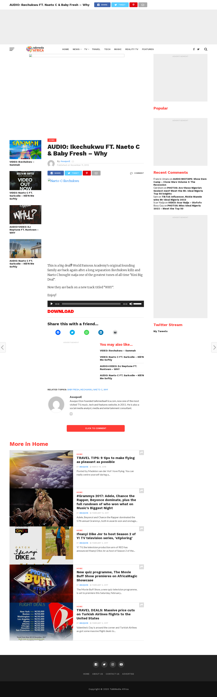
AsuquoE (65, 161)
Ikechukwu (86, 389)
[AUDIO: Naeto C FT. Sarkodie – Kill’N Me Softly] (25, 257)
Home (65, 49)
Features (148, 49)
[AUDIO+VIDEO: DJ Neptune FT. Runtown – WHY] (25, 223)
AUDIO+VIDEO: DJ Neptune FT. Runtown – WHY (24, 229)
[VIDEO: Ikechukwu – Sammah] (25, 158)
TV (85, 49)
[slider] (137, 303)
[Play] (51, 303)
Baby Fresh (73, 389)
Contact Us (112, 674)
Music (118, 49)
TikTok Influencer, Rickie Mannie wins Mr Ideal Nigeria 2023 (177, 198)
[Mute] (130, 303)
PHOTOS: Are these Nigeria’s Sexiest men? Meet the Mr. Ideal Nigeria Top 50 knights (178, 190)
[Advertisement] (108, 22)
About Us (97, 674)
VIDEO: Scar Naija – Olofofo (185, 202)
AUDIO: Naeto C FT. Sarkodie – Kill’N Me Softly (22, 263)
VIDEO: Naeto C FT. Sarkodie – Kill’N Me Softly (22, 195)
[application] (95, 304)
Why (106, 389)
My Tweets (160, 331)
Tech (107, 49)
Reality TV (131, 49)
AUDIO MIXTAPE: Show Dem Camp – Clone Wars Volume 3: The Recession (180, 182)
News (76, 49)
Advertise (128, 674)
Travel (96, 49)
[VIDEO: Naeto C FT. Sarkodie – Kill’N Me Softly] (25, 189)
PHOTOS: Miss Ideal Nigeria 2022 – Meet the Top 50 (177, 207)
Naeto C (97, 389)
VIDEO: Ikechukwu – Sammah (22, 163)
